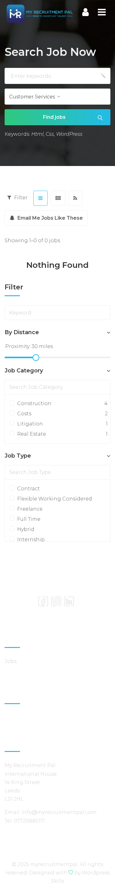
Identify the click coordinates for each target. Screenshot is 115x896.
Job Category (24, 370)
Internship (31, 539)
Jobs (11, 661)
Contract (28, 489)
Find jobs (54, 117)
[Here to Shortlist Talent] (39, 13)
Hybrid (25, 529)
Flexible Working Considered (54, 499)
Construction (60, 403)
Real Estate (60, 434)
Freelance (30, 509)
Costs (60, 414)
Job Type (18, 455)
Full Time (28, 519)
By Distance (22, 332)
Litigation (60, 424)
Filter (20, 198)
